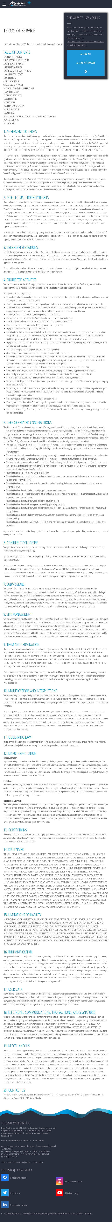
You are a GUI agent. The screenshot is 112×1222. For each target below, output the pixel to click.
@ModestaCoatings (71, 1193)
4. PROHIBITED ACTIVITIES (13, 67)
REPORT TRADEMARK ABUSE (41, 1151)
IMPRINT (28, 1162)
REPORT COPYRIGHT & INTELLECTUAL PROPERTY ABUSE (18, 1154)
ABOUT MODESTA (42, 1146)
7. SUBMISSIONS (10, 77)
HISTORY (52, 1146)
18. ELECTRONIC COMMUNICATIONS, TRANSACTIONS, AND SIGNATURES (30, 116)
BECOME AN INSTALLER (8, 1151)
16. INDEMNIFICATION (11, 109)
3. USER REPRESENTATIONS (14, 63)
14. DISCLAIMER (9, 102)
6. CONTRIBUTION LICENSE (13, 74)
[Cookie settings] (86, 71)
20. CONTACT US (9, 123)
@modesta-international (19, 1205)
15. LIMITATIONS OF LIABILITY (14, 105)
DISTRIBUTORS (22, 1146)
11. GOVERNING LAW (11, 91)
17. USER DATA (9, 112)
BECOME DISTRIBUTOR (24, 1151)
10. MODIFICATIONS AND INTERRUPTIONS (19, 88)
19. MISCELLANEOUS (11, 119)
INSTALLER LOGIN (42, 1154)
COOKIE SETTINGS (37, 1162)
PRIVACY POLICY (19, 1162)
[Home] (4, 4)
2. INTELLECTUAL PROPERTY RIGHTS (16, 60)
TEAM (3, 1148)
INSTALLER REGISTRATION (9, 1156)
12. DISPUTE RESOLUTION (13, 95)
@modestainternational (18, 1177)
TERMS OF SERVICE (7, 1162)
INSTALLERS (12, 1146)
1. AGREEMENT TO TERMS (13, 56)
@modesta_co (15, 1193)
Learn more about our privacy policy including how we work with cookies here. (85, 43)
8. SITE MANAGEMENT (11, 81)
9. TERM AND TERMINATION (13, 84)
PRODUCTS (4, 1146)
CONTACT (9, 1148)
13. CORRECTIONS (10, 98)
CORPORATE (32, 1146)
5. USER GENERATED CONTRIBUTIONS (17, 70)
